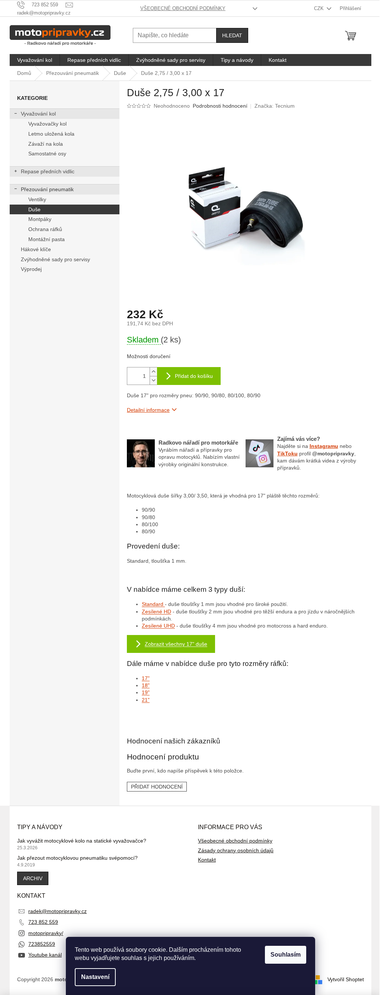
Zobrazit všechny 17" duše (176, 644)
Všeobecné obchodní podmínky (182, 8)
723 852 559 (43, 922)
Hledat (232, 35)
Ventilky (37, 199)
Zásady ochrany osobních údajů (235, 850)
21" (146, 700)
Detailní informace (148, 410)
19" (146, 692)
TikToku (287, 454)
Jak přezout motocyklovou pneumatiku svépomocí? (77, 858)
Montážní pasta (46, 239)
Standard (153, 604)
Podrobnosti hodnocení (220, 106)
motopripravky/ (45, 933)
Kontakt (207, 860)
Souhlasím (285, 954)
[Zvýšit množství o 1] (153, 371)
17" (146, 678)
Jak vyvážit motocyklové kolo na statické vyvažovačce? (81, 841)
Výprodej (31, 269)
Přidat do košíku (194, 376)
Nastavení (95, 977)
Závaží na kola (45, 144)
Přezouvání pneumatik (47, 189)
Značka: (274, 106)
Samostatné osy (47, 154)
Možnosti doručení (148, 356)
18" (146, 685)
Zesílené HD (156, 612)
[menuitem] (35, 60)
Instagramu (324, 446)
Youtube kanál (45, 955)
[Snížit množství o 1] (153, 380)
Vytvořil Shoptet (345, 979)
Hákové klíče (36, 249)
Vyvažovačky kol (47, 124)
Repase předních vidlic (47, 171)
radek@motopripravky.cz (57, 911)
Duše (34, 209)
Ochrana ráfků (45, 229)
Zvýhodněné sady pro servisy (55, 259)
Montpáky (39, 219)
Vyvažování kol (38, 114)
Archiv (32, 878)
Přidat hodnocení (157, 787)
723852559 (41, 944)
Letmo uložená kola (51, 134)
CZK (319, 8)
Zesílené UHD (158, 626)
